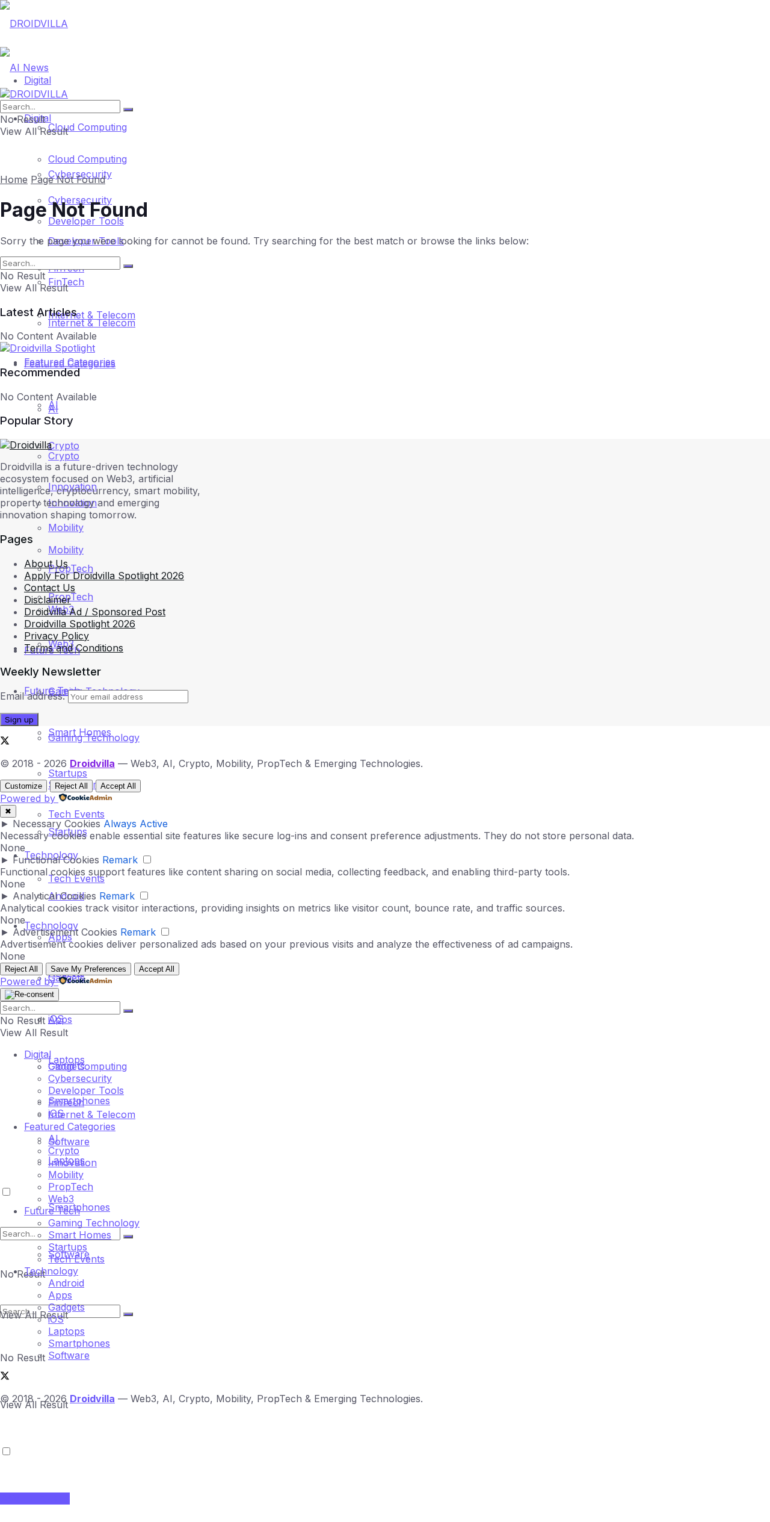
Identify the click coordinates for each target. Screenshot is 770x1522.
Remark (120, 860)
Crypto (63, 446)
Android (66, 1283)
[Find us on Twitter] (5, 742)
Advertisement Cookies (65, 932)
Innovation (72, 1163)
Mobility (66, 527)
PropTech (70, 568)
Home (14, 179)
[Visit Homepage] (34, 23)
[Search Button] (128, 1314)
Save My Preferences (88, 969)
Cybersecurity (80, 1078)
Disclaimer (47, 600)
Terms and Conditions (73, 648)
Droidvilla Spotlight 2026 (79, 624)
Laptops (66, 1060)
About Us (46, 564)
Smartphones (79, 1343)
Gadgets (66, 1307)
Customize (23, 786)
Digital (37, 1054)
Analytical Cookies (54, 896)
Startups (67, 773)
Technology (51, 1271)
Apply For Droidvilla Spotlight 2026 (104, 576)
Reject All (71, 786)
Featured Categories (70, 364)
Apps (60, 1295)
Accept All (118, 786)
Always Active (135, 824)
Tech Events (76, 814)
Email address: (34, 696)
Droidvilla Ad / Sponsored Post (94, 612)
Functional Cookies (56, 860)
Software (69, 1141)
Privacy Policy (56, 636)
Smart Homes (79, 732)
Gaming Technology (94, 1223)
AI (53, 405)
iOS (56, 1019)
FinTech (66, 1102)
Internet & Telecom (91, 323)
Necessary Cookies (56, 824)
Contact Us (49, 588)
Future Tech (52, 1211)
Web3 (61, 1199)
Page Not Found (68, 179)
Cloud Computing (87, 127)
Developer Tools (86, 1090)
